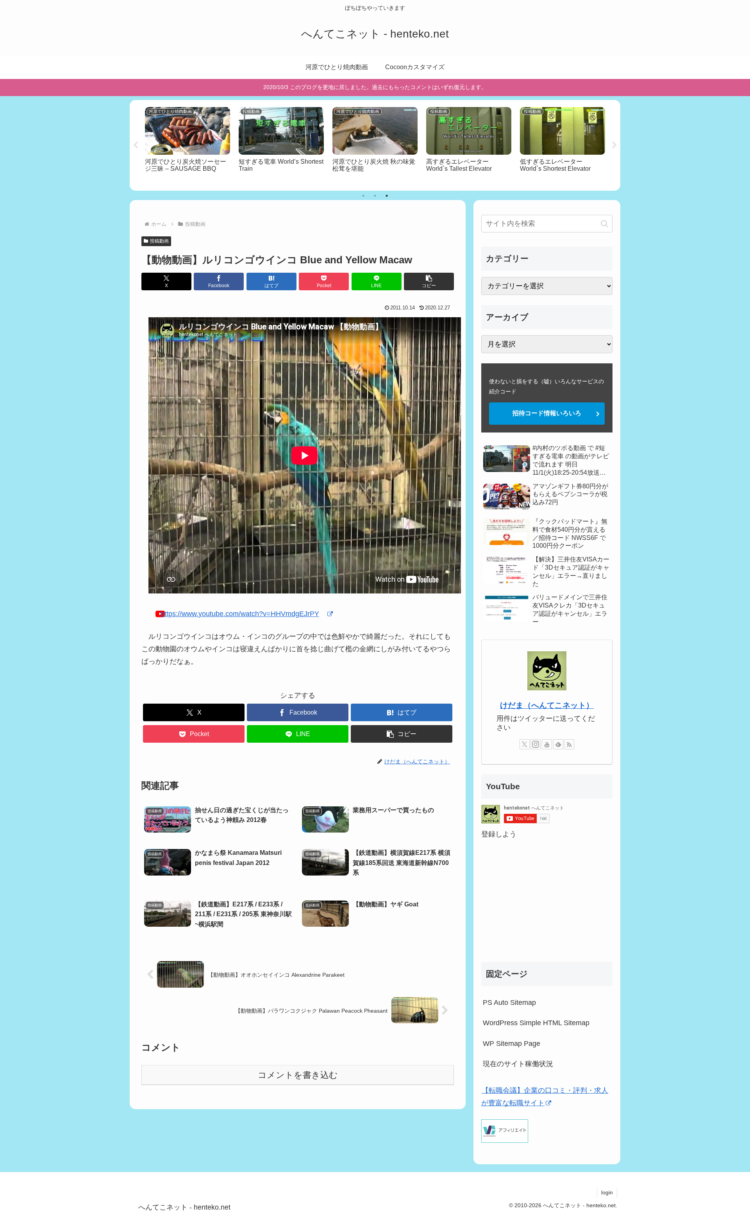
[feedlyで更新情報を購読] (558, 744)
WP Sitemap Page (511, 1043)
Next (614, 145)
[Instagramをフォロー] (535, 744)
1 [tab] (363, 196)
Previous (135, 145)
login (607, 1192)
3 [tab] (387, 196)
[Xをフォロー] (525, 744)
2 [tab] (375, 196)
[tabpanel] (187, 144)
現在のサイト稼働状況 (518, 1064)
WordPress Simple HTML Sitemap (536, 1023)
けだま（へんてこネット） (547, 705)
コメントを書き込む (298, 1075)
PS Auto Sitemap (509, 1002)
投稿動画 (159, 241)
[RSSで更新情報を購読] (569, 744)
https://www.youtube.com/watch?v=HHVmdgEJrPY (240, 614)
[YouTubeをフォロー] (547, 744)
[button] (429, 281)
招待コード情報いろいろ (546, 413)
